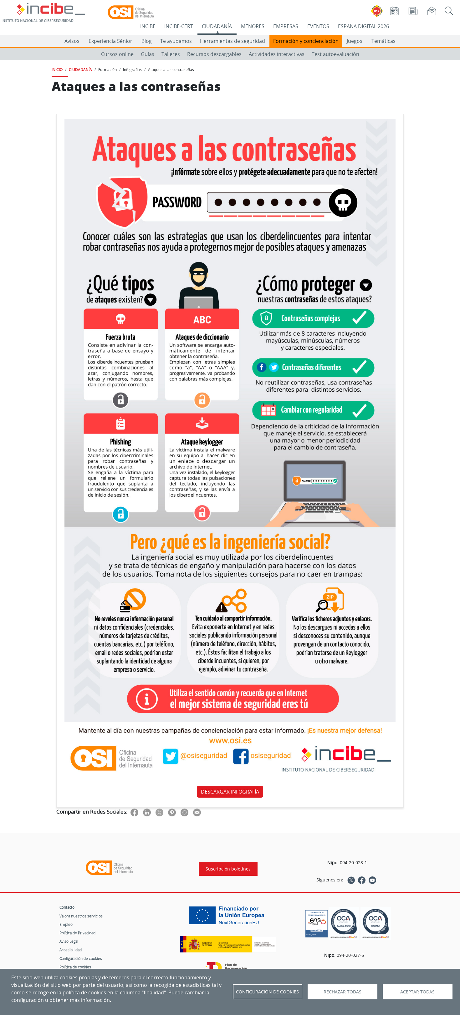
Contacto (66, 907)
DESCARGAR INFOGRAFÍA (230, 791)
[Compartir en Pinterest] (172, 812)
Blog (146, 41)
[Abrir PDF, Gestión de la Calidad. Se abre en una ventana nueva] (375, 923)
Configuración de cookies (80, 958)
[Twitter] (351, 880)
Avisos (71, 41)
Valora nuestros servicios (81, 915)
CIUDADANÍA (217, 26)
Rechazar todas (342, 992)
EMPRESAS (285, 26)
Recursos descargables (214, 54)
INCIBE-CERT (178, 26)
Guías (147, 54)
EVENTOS (318, 26)
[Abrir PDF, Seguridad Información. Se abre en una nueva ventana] (344, 923)
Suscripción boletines (228, 869)
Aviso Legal (68, 941)
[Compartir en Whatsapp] (184, 812)
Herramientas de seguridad (232, 41)
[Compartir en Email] (197, 812)
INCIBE (148, 26)
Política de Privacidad (77, 932)
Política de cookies (75, 966)
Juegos (354, 41)
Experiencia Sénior (110, 41)
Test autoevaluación (335, 54)
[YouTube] (372, 880)
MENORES (252, 26)
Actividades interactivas (276, 54)
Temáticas (383, 41)
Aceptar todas (417, 992)
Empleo (66, 924)
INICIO (57, 69)
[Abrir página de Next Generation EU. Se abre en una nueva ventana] (228, 917)
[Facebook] (361, 880)
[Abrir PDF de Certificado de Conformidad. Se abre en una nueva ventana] (316, 922)
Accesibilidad (70, 949)
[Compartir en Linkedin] (147, 812)
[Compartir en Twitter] (159, 812)
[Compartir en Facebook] (134, 812)
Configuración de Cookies (267, 992)
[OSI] (109, 867)
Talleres (170, 54)
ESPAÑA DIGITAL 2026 (363, 26)
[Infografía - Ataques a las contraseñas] (230, 450)
